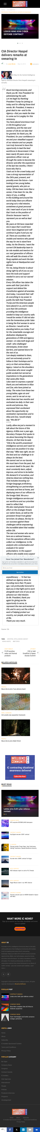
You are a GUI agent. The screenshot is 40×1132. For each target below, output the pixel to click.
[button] (20, 559)
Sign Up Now (20, 572)
